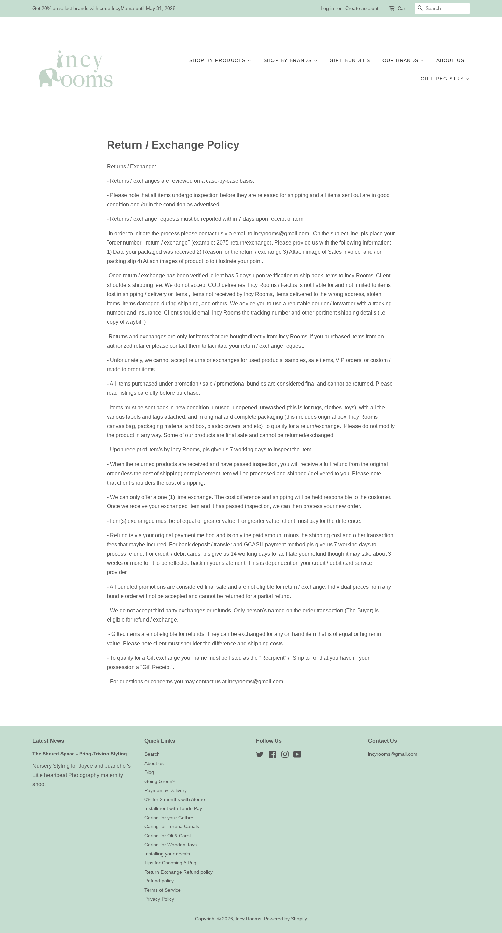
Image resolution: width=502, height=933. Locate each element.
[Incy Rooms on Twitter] (260, 755)
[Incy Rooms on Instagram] (285, 755)
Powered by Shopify (285, 918)
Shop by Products (218, 60)
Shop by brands (289, 60)
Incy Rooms (248, 918)
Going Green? (159, 781)
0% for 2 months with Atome (174, 799)
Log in (327, 8)
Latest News (48, 741)
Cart (402, 8)
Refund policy (159, 880)
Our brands (401, 60)
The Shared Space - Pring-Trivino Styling (79, 753)
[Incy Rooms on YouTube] (297, 755)
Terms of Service (162, 890)
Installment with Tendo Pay (173, 808)
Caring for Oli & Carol (167, 835)
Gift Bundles (350, 60)
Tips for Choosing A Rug (170, 862)
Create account (361, 8)
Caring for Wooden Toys (170, 844)
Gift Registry (443, 78)
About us (450, 60)
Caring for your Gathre (168, 817)
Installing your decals (167, 854)
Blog (149, 772)
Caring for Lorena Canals (171, 826)
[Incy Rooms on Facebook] (272, 755)
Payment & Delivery (165, 790)
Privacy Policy (159, 899)
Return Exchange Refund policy (178, 872)
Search (152, 754)
